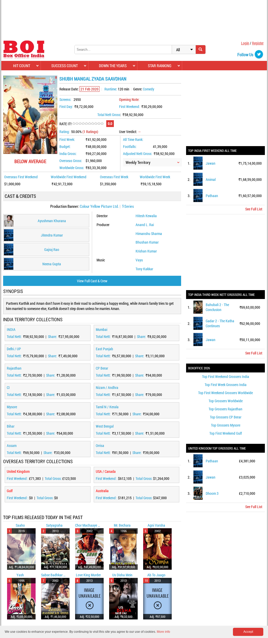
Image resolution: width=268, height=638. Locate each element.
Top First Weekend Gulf (225, 433)
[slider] (88, 123)
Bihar (10, 426)
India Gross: (67, 153)
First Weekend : (18, 478)
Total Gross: (53, 478)
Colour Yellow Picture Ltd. (99, 206)
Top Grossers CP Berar (225, 417)
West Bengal (105, 426)
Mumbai (101, 329)
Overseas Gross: (70, 160)
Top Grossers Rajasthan (225, 408)
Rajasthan (14, 368)
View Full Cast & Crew (92, 280)
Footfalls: (129, 146)
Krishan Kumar (146, 251)
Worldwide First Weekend (68, 176)
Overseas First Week (114, 176)
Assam (11, 445)
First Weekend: (129, 106)
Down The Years (113, 65)
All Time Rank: (133, 139)
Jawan (210, 163)
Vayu (139, 259)
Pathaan (212, 195)
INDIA (11, 329)
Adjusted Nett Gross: (137, 153)
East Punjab (104, 348)
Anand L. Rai (145, 224)
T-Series (128, 206)
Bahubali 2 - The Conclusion (217, 307)
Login (245, 43)
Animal (211, 179)
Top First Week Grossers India (226, 384)
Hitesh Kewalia (146, 215)
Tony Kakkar (144, 268)
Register (258, 43)
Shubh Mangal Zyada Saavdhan (92, 79)
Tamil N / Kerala (107, 406)
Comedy (148, 89)
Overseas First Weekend (21, 176)
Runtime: (110, 89)
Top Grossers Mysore (225, 425)
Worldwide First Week (155, 176)
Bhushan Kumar (147, 242)
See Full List (253, 208)
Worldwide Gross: (71, 167)
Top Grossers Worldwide (226, 400)
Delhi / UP (14, 348)
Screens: (65, 99)
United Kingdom (18, 471)
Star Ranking (159, 65)
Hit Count (21, 65)
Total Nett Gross (108, 114)
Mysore (12, 406)
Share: (53, 336)
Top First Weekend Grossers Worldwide (225, 392)
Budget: (64, 146)
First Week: (67, 139)
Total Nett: (14, 336)
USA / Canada (106, 471)
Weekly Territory (138, 162)
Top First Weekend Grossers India (225, 376)
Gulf (10, 490)
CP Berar (102, 368)
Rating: (64, 131)
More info (163, 632)
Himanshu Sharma (149, 233)
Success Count (64, 65)
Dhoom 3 (212, 493)
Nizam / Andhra (107, 387)
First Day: (66, 106)
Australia (102, 490)
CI (8, 387)
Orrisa (100, 445)
